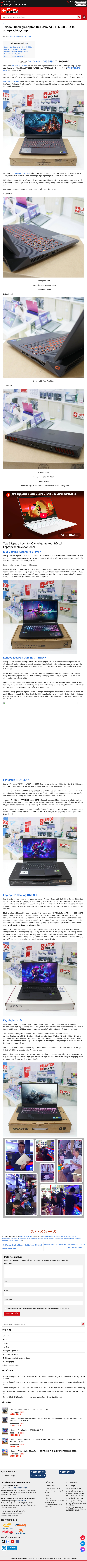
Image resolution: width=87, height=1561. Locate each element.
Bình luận (8, 1263)
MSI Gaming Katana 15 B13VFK (15, 49)
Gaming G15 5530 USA (74, 1238)
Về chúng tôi (71, 1486)
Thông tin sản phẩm (10, 1354)
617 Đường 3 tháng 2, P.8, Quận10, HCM (15, 5)
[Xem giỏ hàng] (84, 17)
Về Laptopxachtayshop (11, 1365)
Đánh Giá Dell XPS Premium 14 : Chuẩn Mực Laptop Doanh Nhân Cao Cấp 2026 (32, 1397)
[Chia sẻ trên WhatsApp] (32, 1231)
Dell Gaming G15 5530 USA (49, 1238)
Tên (6, 1281)
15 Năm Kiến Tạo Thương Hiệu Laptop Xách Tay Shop (75, 1494)
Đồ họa (5, 1340)
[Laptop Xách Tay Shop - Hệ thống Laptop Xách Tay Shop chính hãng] (9, 10)
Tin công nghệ (8, 1362)
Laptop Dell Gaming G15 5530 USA (12, 1240)
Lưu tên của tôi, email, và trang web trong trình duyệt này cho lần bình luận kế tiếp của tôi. (39, 1308)
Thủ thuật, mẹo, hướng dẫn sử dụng (16, 1358)
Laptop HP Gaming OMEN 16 (14, 56)
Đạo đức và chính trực (74, 1488)
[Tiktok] (3, 1541)
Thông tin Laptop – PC (11, 1351)
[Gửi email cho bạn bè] (45, 1231)
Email (6, 1290)
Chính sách (7, 1336)
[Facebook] (17, 1541)
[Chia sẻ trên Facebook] (37, 1231)
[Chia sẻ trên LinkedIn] (54, 1231)
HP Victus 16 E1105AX (12, 54)
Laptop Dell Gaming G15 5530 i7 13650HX (19, 47)
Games (5, 1343)
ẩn (26, 43)
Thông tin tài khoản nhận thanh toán (53, 1505)
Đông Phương (26, 36)
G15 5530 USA (62, 1238)
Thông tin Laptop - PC (9, 24)
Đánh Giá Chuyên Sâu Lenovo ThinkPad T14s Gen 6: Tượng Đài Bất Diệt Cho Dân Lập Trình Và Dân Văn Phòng (44, 1388)
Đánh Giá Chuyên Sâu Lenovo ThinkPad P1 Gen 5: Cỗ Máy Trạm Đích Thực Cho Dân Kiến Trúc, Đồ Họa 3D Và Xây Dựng (43, 1377)
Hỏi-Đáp (6, 1347)
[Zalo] (7, 1541)
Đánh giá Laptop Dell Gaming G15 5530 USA (27, 1238)
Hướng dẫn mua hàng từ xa (76, 1501)
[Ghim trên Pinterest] (50, 1231)
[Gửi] (79, 17)
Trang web (8, 1299)
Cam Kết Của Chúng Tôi (75, 1491)
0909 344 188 (81, 5)
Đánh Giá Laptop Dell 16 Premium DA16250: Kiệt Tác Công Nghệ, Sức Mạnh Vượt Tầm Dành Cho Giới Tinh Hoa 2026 (43, 1392)
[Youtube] (12, 1541)
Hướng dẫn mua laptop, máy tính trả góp (76, 1504)
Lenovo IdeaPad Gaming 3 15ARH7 (16, 51)
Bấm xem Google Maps (8, 1494)
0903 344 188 (81, 2)
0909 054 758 (38, 1476)
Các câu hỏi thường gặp (75, 1498)
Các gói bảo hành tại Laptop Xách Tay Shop (54, 1501)
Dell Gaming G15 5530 (41, 61)
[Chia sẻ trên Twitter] (41, 1231)
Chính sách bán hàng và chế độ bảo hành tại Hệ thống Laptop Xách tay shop (76, 1509)
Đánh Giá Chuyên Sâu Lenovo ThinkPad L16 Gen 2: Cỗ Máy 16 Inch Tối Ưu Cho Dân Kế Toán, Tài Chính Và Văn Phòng (43, 1383)
